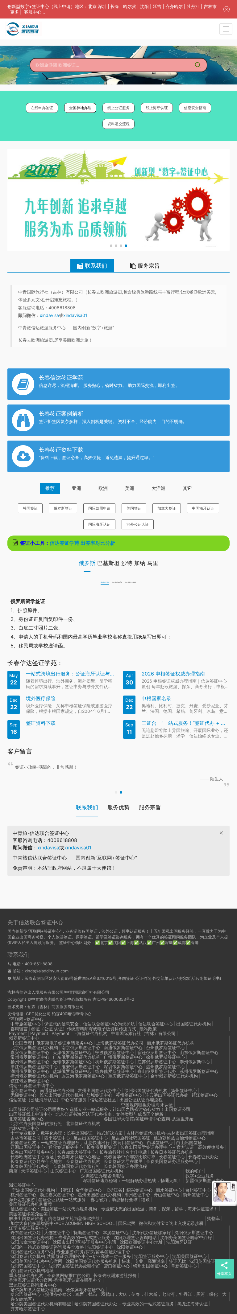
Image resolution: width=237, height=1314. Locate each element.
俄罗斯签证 (63, 508)
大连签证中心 (57, 1232)
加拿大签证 (166, 508)
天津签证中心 (34, 1170)
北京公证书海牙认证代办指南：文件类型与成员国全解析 (110, 1114)
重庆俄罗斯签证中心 (127, 1075)
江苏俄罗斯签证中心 (156, 1061)
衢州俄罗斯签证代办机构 (34, 1075)
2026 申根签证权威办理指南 (173, 674)
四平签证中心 (57, 1137)
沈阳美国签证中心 (189, 1256)
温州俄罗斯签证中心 (165, 1066)
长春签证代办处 (203, 1156)
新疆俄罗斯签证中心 (204, 1180)
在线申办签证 (42, 107)
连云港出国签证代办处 (166, 1095)
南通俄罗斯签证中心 (123, 1047)
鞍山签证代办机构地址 (32, 1270)
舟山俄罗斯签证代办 (156, 1071)
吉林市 (210, 6)
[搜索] (197, 65)
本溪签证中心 (116, 1232)
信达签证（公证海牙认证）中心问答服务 (48, 1099)
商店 (13, 1170)
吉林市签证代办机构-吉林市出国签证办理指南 (170, 1132)
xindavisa (49, 315)
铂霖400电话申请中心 (71, 1013)
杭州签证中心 (23, 1194)
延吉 (157, 6)
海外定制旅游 (22, 1199)
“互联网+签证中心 (26, 1019)
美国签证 (134, 508)
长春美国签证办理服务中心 (172, 1161)
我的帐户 (194, 1170)
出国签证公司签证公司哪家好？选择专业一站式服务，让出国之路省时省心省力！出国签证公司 (99, 1109)
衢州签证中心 (196, 1194)
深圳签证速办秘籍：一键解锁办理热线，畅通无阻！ (132, 1180)
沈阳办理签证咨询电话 (135, 1237)
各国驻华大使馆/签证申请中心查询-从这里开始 (148, 1118)
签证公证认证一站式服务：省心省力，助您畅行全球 (88, 1199)
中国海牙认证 (203, 508)
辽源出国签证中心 (27, 1147)
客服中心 (32, 11)
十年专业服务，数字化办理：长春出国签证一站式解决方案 (66, 1132)
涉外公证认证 (138, 524)
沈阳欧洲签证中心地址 (141, 1242)
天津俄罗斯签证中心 (72, 1052)
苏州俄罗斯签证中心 (199, 1071)
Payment (18, 1033)
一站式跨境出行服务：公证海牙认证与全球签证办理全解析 (70, 674)
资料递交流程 (118, 123)
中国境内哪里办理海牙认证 (147, 1104)
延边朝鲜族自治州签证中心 (180, 1137)
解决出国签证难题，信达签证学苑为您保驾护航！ (56, 1218)
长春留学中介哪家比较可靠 (130, 1156)
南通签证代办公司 (57, 1090)
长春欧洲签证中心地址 (32, 1156)
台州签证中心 (198, 1190)
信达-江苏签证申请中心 (31, 1085)
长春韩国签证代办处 (29, 1166)
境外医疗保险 (41, 698)
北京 (92, 6)
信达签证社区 (103, 1099)
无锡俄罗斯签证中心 (72, 1061)
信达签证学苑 (64, 543)
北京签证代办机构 (83, 1123)
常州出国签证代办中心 (99, 1090)
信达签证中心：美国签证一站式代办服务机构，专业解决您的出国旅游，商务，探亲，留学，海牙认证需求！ (114, 1208)
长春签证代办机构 (83, 1161)
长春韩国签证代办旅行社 (76, 1166)
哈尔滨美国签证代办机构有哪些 (40, 1303)
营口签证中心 (117, 1265)
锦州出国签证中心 (150, 1265)
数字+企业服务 (199, 1175)
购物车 (213, 1218)
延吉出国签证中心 (90, 1137)
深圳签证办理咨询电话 (102, 1175)
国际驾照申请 (99, 508)
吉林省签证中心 (24, 1128)
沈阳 (144, 6)
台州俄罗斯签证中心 (165, 1047)
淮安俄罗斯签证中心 (80, 1066)
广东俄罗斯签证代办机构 (76, 1057)
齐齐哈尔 (174, 6)
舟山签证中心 (167, 1194)
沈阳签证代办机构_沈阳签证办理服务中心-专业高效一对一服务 (70, 1256)
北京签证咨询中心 (26, 1118)
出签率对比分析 (100, 543)
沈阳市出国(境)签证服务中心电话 (84, 1242)
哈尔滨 (129, 6)
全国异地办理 (80, 107)
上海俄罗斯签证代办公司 (119, 1042)
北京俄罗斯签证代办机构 (34, 1047)
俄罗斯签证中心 (24, 1038)
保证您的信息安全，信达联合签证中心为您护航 (89, 1023)
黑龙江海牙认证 (192, 1303)
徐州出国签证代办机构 (146, 1090)
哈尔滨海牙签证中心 (85, 1289)
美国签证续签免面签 (28, 1213)
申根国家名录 (156, 698)
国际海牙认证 (99, 524)
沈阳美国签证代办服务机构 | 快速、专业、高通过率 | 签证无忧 (126, 1261)
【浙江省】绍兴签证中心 (128, 1190)
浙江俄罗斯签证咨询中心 (34, 1066)
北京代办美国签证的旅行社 (36, 1123)
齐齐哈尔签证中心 (27, 1308)
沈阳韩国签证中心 (27, 1265)
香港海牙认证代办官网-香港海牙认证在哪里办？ (55, 1280)
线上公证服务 (118, 107)
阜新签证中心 (184, 1265)
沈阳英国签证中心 (206, 1261)
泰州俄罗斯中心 (195, 1061)
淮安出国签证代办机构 (61, 1095)
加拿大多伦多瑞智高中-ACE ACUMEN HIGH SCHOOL (62, 1223)
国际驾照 (126, 1223)
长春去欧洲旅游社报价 (115, 1275)
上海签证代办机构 (90, 1033)
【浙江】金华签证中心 (80, 1190)
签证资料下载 (41, 723)
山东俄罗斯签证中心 (199, 1052)
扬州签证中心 (184, 1090)
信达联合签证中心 (155, 1023)
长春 (114, 6)
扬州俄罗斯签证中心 (29, 1061)
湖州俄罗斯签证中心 (29, 1071)
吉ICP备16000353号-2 (113, 999)
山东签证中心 (63, 1170)
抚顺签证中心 (86, 1232)
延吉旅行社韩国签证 (130, 1137)
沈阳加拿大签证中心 (29, 1242)
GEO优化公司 (38, 1013)
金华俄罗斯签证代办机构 (174, 1075)
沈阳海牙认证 (179, 1242)
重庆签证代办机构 (26, 1275)
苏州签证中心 (129, 1095)
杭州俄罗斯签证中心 (114, 1061)
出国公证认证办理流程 (141, 1099)
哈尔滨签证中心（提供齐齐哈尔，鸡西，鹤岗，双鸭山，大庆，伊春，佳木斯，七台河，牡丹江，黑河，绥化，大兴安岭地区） (118, 1296)
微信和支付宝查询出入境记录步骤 (171, 1223)
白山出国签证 (189, 1142)
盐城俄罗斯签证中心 (72, 1071)
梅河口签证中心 (128, 1142)
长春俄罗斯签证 (101, 1147)
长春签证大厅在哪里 (123, 1161)
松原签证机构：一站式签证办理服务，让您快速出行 (60, 1142)
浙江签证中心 (22, 1185)
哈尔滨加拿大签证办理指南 (36, 1289)
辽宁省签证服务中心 (28, 1227)
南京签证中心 (23, 1090)
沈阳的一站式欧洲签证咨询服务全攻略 (47, 1247)
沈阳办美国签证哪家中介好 (186, 1237)
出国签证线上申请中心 (30, 1114)
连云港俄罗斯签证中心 (83, 1075)
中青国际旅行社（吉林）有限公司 (143, 1033)
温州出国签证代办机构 (99, 1194)
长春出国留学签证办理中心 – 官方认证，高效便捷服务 (172, 1147)
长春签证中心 (172, 1156)
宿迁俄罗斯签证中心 (156, 1052)
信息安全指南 (195, 107)
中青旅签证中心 (25, 1023)
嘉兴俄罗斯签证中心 (29, 1052)
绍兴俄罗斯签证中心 (114, 1071)
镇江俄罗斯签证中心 (29, 1080)
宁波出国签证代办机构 (32, 1190)
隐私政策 (148, 1028)
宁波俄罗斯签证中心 (114, 1052)
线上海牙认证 (157, 107)
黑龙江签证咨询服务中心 (32, 1284)
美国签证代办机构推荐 (30, 1204)
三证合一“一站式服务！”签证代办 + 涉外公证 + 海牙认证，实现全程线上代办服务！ (186, 723)
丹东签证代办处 (25, 1232)
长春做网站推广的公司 (68, 1275)
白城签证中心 (160, 1142)
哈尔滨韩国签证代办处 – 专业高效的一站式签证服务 (124, 1303)
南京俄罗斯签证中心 (80, 1047)
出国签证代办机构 (193, 1023)
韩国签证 (30, 508)
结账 (145, 1199)
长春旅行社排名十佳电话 (123, 1152)
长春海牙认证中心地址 (78, 1156)
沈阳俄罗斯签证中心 (193, 1232)
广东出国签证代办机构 (101, 1170)
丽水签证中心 (169, 1190)
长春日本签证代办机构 (171, 1152)
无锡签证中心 (23, 1095)
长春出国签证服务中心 (32, 1152)
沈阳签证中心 (100, 1247)
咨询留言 (19, 1028)
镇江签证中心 (205, 1095)
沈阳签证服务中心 (151, 1256)
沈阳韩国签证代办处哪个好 (74, 1265)
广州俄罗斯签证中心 (123, 1057)
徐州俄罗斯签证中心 (165, 1057)
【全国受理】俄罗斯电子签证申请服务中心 (51, 1042)
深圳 (102, 6)
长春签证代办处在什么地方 (36, 1161)
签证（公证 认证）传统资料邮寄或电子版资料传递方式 (83, 1028)
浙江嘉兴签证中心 (57, 1194)
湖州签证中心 (137, 1194)
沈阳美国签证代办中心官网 (36, 1261)
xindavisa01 (75, 315)
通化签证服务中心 (65, 1147)
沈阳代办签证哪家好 (151, 1232)
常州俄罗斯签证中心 (29, 1057)
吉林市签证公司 (25, 1137)
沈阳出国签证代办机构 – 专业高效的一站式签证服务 (60, 1237)
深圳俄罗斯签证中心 (123, 1066)
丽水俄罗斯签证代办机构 (170, 1042)
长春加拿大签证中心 (76, 1152)
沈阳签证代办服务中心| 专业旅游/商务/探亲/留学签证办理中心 (70, 1251)
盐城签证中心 (99, 1095)
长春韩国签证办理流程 (125, 1166)
